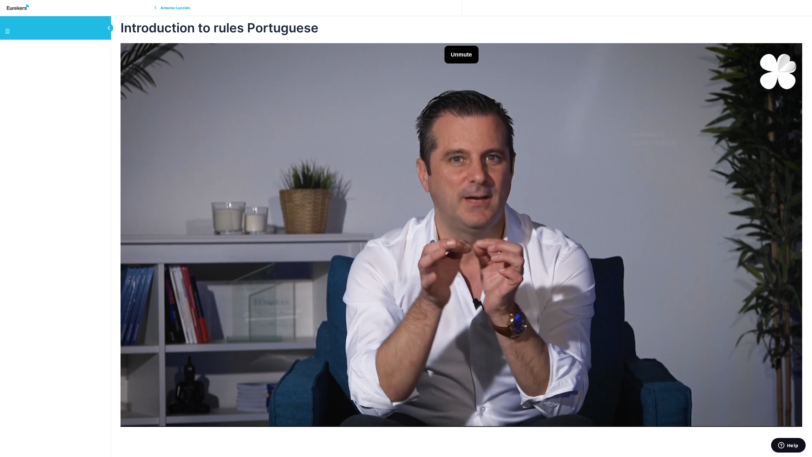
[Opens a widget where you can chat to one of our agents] (788, 446)
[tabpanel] (461, 235)
